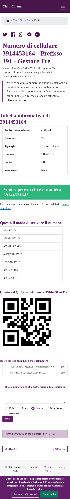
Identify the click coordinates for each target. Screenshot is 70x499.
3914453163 (11, 449)
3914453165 (59, 449)
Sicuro (25, 408)
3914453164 (33, 20)
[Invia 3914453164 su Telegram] (37, 35)
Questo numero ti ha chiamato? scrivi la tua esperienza (35, 387)
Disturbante (56, 408)
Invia (7, 418)
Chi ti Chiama (12, 6)
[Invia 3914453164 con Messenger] (29, 35)
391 (22, 20)
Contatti (33, 467)
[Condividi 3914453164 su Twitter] (4, 35)
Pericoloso (14, 413)
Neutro (39, 408)
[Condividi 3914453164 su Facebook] (13, 35)
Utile (11, 408)
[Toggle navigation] (62, 6)
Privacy (61, 467)
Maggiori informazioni (25, 494)
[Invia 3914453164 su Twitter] (21, 35)
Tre (15, 20)
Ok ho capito (49, 494)
